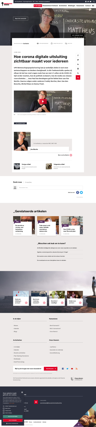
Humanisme (80, 6)
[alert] (13, 408)
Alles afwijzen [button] (13, 420)
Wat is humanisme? (55, 328)
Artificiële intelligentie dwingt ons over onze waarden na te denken (57, 248)
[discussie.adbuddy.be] (48, 189)
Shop (36, 1)
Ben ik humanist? (54, 325)
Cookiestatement (37, 422)
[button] (12, 423)
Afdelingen (71, 6)
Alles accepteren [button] (12, 416)
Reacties (70, 43)
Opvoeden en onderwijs (56, 350)
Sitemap (44, 422)
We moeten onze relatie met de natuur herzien (51, 256)
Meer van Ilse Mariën (63, 155)
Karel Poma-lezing (19, 362)
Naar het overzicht (20, 18)
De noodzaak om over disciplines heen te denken (51, 260)
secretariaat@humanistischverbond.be (51, 403)
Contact (88, 6)
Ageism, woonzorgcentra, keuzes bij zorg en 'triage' (52, 252)
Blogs (15, 331)
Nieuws (16, 325)
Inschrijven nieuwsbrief (44, 1)
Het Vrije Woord (18, 1)
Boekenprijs (17, 359)
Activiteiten (63, 6)
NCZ (34, 1)
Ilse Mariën (26, 43)
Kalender (16, 328)
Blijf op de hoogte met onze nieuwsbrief (34, 369)
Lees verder (11, 403)
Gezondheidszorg (55, 353)
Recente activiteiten (19, 353)
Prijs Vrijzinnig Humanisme (21, 356)
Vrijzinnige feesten (27, 1)
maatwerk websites (29, 425)
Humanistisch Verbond (50, 6)
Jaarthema (53, 347)
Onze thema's (54, 331)
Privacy (30, 422)
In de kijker (37, 6)
